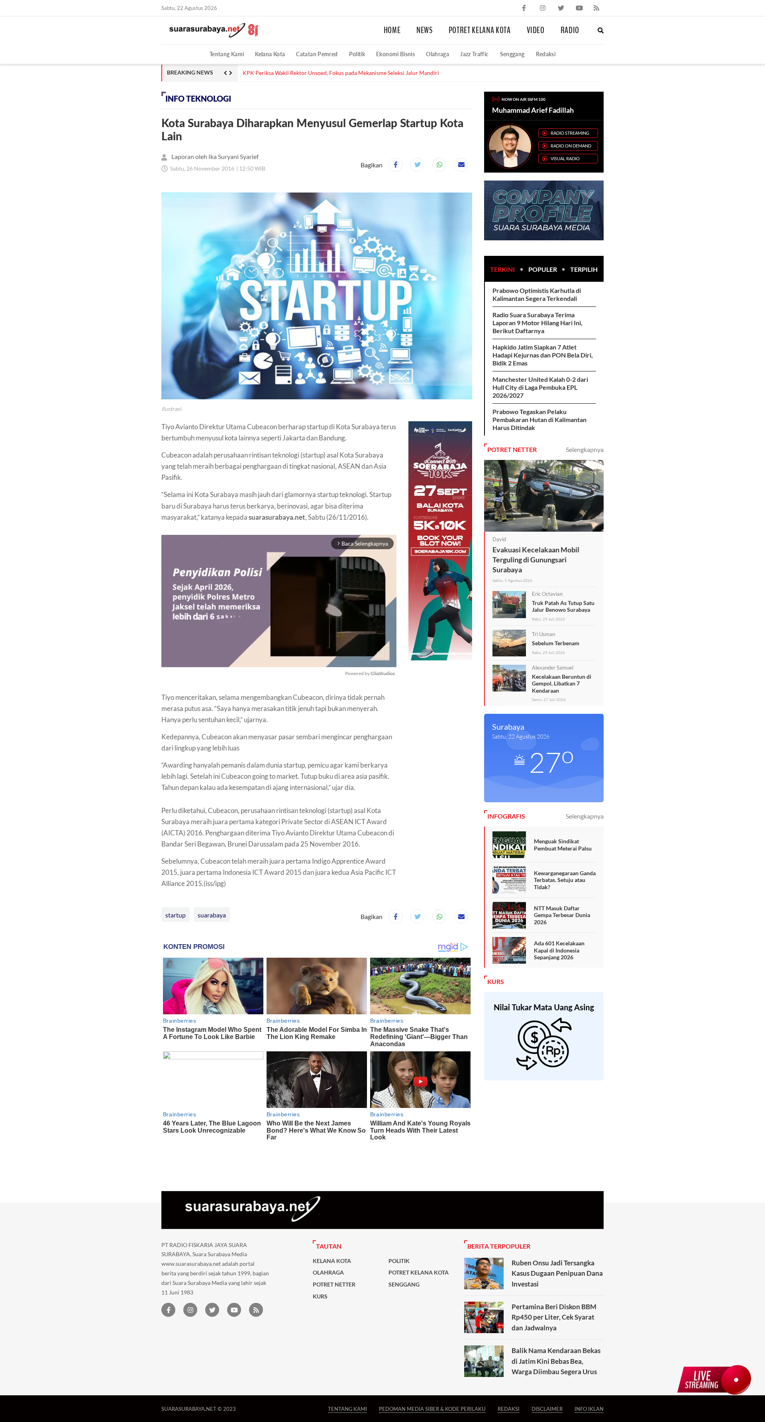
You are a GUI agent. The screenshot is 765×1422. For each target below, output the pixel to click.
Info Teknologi (198, 98)
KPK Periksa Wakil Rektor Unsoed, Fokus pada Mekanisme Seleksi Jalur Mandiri (341, 73)
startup (175, 915)
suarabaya (212, 915)
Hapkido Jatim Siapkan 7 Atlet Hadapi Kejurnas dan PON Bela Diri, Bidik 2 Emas (542, 355)
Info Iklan (589, 1408)
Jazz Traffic (474, 54)
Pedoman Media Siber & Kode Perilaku (432, 1408)
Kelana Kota (270, 54)
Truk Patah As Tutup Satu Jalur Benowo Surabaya (563, 606)
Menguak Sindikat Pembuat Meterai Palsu (563, 845)
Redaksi (546, 54)
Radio (570, 30)
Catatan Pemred (316, 54)
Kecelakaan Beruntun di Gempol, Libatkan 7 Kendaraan (561, 683)
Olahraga (437, 54)
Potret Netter (334, 1284)
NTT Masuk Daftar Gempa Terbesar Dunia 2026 (562, 915)
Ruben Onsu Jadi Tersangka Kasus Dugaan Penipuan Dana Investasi (557, 1273)
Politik (357, 54)
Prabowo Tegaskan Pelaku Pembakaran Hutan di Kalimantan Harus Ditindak (539, 419)
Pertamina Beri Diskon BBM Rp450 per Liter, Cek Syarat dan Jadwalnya (554, 1317)
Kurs (320, 1296)
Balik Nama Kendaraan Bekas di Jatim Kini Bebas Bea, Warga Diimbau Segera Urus (556, 1361)
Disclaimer (547, 1408)
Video (536, 30)
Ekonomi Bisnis (395, 54)
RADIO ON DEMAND (571, 145)
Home (392, 30)
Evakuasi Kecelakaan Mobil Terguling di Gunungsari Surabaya (535, 559)
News (424, 30)
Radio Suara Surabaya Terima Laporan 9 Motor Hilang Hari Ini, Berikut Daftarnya (537, 322)
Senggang (512, 54)
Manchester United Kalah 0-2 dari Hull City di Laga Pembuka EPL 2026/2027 (540, 387)
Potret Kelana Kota (480, 30)
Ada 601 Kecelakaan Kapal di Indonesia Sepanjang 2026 (559, 950)
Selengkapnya (585, 449)
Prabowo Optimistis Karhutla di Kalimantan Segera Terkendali (536, 294)
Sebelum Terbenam (555, 643)
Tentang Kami (227, 54)
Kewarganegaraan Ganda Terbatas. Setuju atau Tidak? (565, 880)
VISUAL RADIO (565, 158)
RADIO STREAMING (570, 133)
